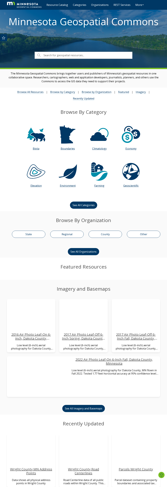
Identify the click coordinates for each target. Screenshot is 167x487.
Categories (79, 5)
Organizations (100, 5)
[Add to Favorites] (3, 37)
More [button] (138, 5)
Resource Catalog (57, 5)
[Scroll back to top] (161, 475)
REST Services (122, 5)
